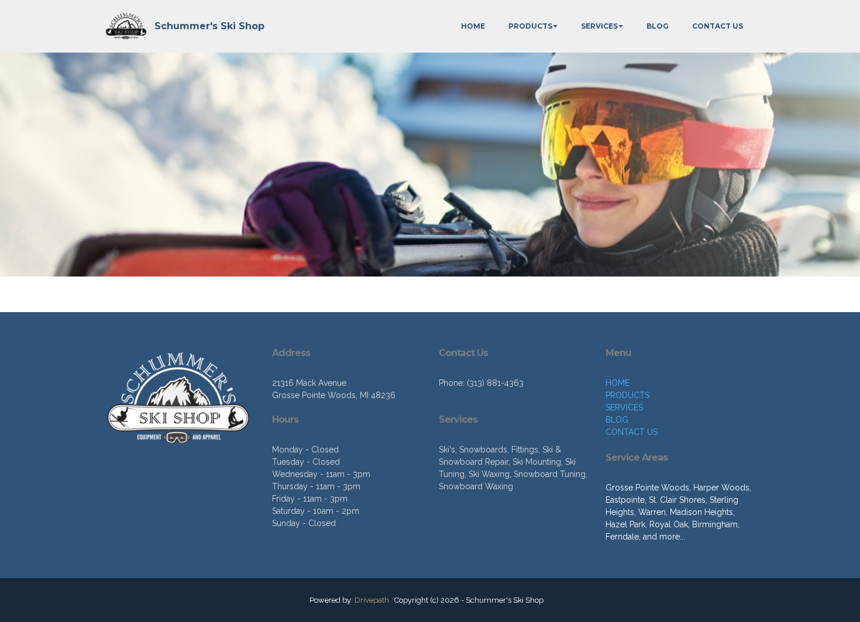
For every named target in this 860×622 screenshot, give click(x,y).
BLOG (657, 26)
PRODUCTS (530, 26)
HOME (473, 26)
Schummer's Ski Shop (209, 26)
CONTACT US (717, 26)
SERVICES (599, 26)
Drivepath (372, 600)
